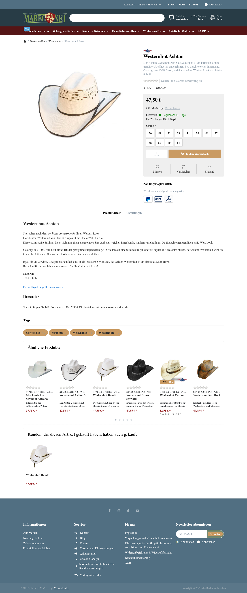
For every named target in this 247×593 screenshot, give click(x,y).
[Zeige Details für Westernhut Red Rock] (207, 370)
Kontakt (129, 4)
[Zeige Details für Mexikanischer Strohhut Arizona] (40, 370)
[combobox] (117, 18)
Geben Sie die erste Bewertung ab (181, 81)
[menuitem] (37, 31)
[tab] (112, 212)
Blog (171, 4)
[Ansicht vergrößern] (80, 106)
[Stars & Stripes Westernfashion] (147, 50)
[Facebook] (110, 510)
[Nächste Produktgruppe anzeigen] (220, 388)
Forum (193, 4)
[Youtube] (138, 510)
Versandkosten (172, 108)
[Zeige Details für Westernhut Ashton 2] (73, 370)
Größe (150, 126)
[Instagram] (119, 510)
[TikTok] (128, 510)
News (182, 4)
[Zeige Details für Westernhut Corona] (174, 370)
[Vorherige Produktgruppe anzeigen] (27, 388)
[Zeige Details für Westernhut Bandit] (107, 370)
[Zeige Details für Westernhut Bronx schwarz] (140, 370)
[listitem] (80, 106)
